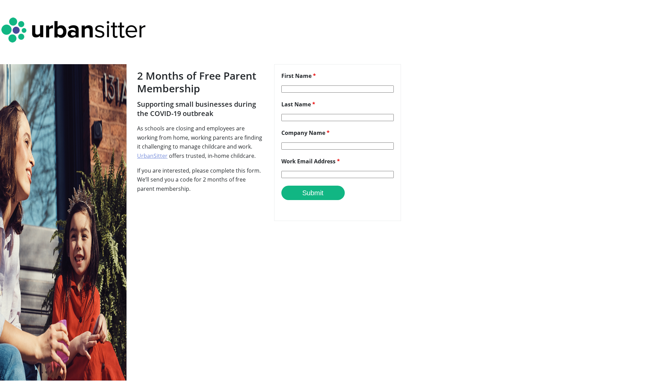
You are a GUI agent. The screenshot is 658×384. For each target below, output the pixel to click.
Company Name (305, 133)
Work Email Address (310, 161)
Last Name (298, 104)
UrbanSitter (152, 156)
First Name (298, 76)
